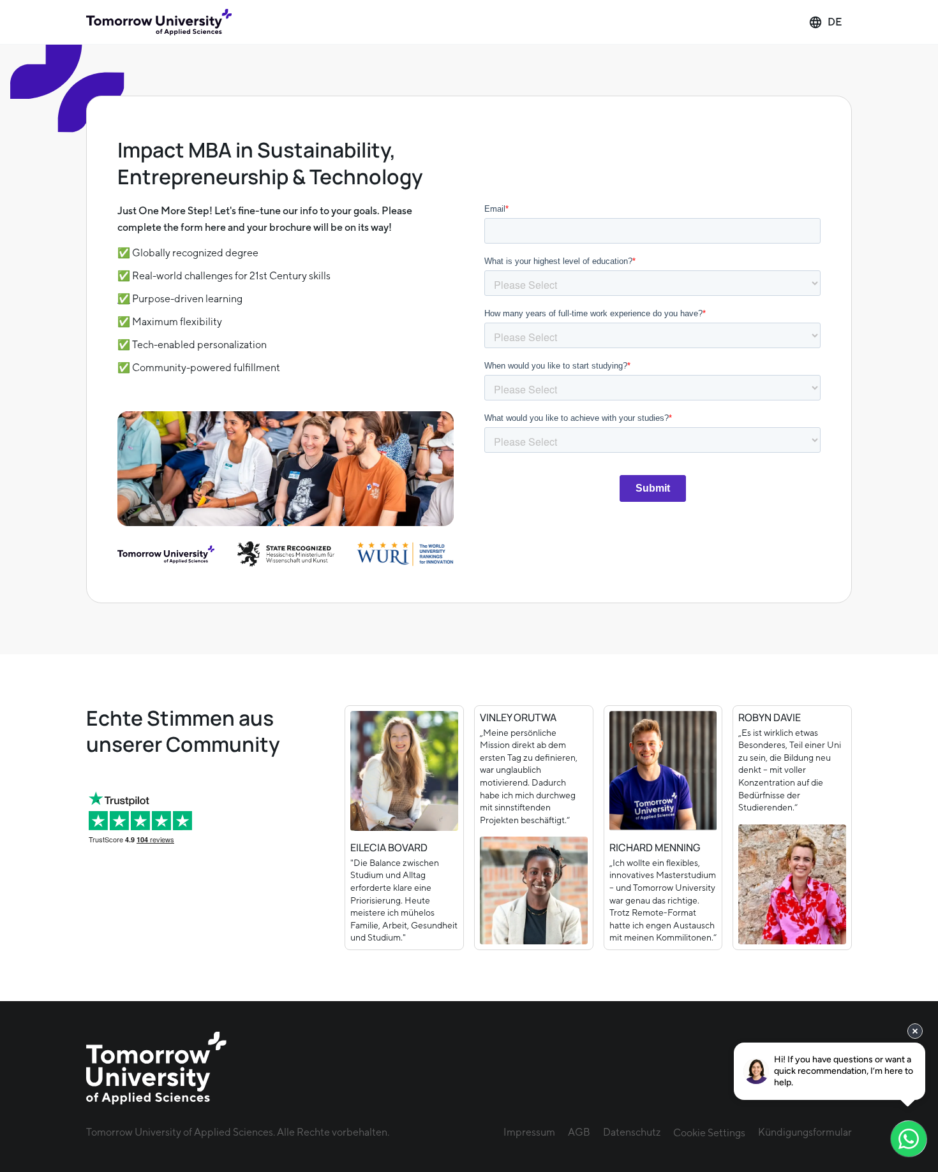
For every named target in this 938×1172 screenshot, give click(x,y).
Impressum (529, 1132)
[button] (825, 22)
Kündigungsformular (805, 1132)
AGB (579, 1132)
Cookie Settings (709, 1133)
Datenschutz (631, 1132)
